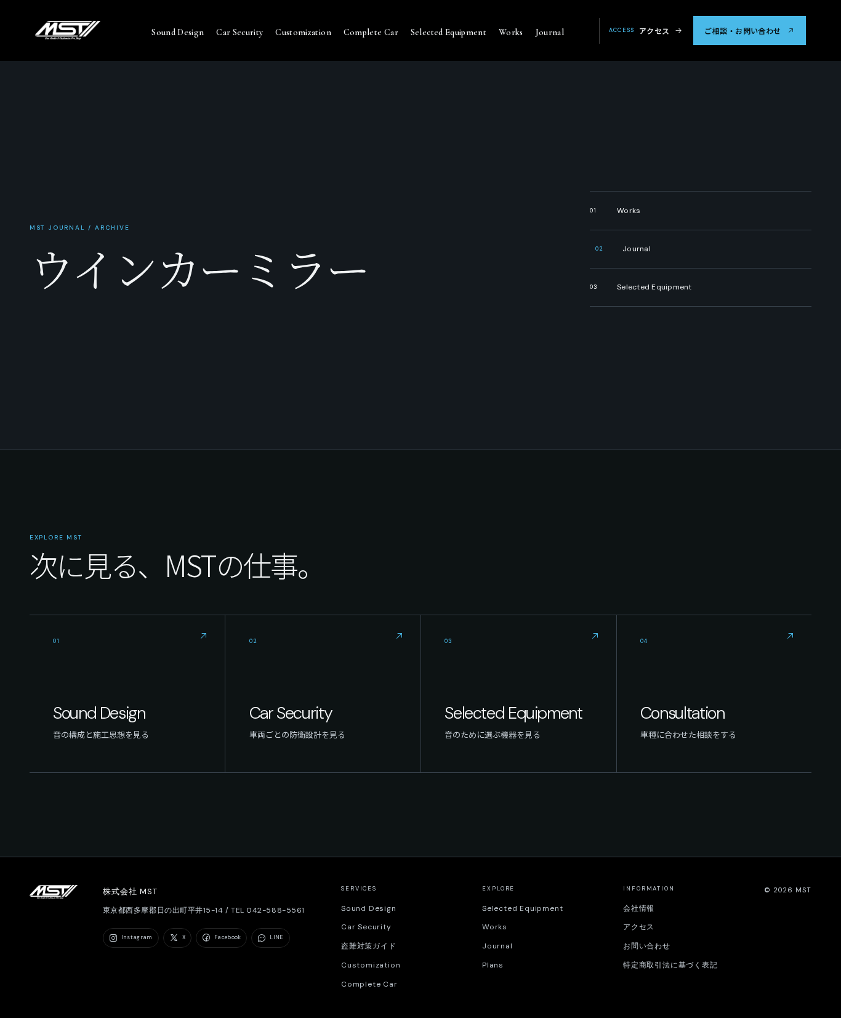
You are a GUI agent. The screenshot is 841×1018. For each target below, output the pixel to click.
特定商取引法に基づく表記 (670, 965)
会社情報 (638, 908)
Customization (303, 32)
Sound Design (177, 32)
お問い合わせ (646, 946)
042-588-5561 (275, 910)
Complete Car (371, 32)
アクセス (639, 30)
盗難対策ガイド (368, 946)
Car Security (239, 32)
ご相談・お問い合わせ (742, 30)
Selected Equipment (448, 32)
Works (511, 32)
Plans (493, 965)
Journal (550, 32)
